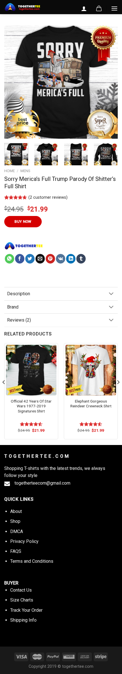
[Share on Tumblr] (81, 259)
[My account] (84, 8)
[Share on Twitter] (30, 259)
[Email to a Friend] (40, 259)
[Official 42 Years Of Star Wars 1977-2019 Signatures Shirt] (31, 370)
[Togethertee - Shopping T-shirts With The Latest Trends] (22, 7)
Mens (25, 170)
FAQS (15, 551)
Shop (15, 521)
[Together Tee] (23, 245)
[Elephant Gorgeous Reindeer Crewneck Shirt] (91, 370)
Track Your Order (26, 610)
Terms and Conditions (31, 561)
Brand (12, 307)
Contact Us (21, 590)
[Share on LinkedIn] (70, 259)
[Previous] (14, 82)
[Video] (11, 127)
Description (18, 293)
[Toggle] (111, 294)
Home (9, 170)
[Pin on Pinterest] (50, 259)
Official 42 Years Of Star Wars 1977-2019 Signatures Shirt (31, 406)
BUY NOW (22, 221)
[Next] (108, 82)
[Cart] (98, 8)
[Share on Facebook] (19, 259)
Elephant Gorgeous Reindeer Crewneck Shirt (91, 403)
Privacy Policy (24, 541)
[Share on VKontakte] (60, 259)
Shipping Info (23, 620)
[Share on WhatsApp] (9, 259)
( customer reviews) (48, 197)
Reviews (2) (19, 320)
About (16, 511)
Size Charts (21, 600)
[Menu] (114, 8)
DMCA (16, 531)
